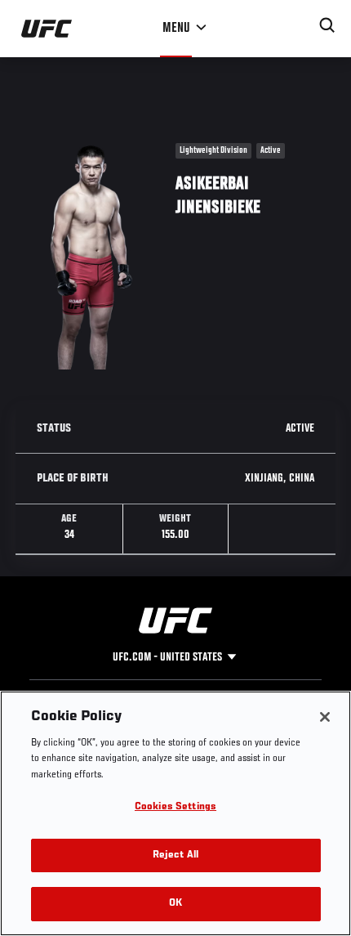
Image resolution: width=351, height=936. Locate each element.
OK (175, 903)
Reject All (175, 855)
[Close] (325, 717)
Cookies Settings (175, 807)
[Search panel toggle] (327, 25)
